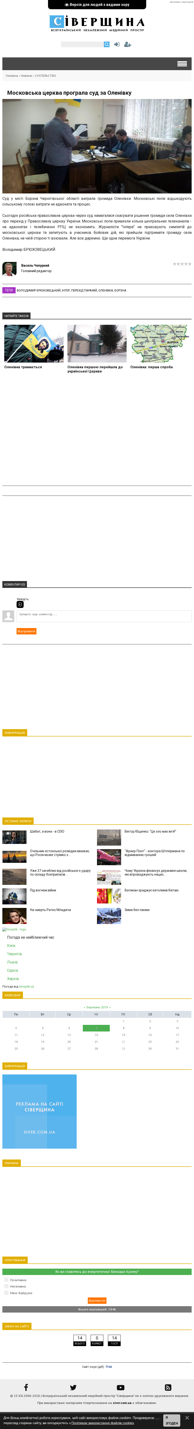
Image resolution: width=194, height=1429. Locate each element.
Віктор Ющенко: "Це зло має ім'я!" (150, 831)
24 (177, 1042)
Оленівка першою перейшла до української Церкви (95, 369)
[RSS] (168, 1389)
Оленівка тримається (23, 367)
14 (96, 1035)
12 (42, 1035)
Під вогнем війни (43, 890)
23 (150, 1042)
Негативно (18, 1286)
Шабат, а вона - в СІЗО (47, 831)
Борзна (120, 290)
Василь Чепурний (35, 265)
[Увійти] (115, 45)
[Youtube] (120, 1389)
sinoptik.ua (26, 986)
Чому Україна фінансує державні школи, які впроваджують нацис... (156, 872)
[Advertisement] (97, 432)
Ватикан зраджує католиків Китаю (152, 890)
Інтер (66, 290)
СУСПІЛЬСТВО (45, 76)
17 (177, 1035)
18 (16, 1042)
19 (42, 1042)
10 (177, 1028)
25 (16, 1048)
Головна (12, 76)
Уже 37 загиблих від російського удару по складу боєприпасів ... (60, 872)
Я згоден (172, 1420)
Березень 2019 (97, 1007)
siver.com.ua (122, 1403)
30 (150, 1048)
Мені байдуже (21, 1293)
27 (69, 1048)
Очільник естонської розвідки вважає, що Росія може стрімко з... (60, 853)
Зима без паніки (137, 910)
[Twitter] (73, 1389)
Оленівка (105, 290)
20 (69, 1042)
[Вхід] (20, 604)
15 (123, 1035)
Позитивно (18, 1280)
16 (150, 1035)
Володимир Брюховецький (39, 290)
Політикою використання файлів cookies (102, 1423)
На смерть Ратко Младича (50, 910)
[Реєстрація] (127, 45)
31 (177, 1048)
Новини (26, 76)
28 (96, 1048)
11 (16, 1035)
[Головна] (97, 29)
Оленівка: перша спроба (151, 367)
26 (42, 1048)
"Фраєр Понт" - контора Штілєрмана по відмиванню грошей (155, 853)
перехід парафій (84, 290)
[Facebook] (26, 1389)
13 (69, 1035)
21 (96, 1042)
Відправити (26, 631)
